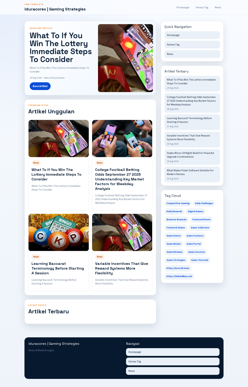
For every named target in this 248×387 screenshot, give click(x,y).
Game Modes (174, 244)
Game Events (174, 236)
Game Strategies (176, 260)
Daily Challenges (204, 203)
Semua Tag (202, 7)
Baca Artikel (40, 86)
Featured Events (201, 219)
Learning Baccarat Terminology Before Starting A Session (58, 268)
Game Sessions (196, 252)
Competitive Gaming (178, 203)
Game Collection (200, 227)
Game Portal (194, 244)
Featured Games (176, 227)
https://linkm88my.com (179, 276)
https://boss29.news (178, 268)
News (218, 7)
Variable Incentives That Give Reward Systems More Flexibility (121, 268)
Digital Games (195, 211)
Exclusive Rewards (177, 219)
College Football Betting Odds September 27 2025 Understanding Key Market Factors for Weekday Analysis (119, 179)
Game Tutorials (199, 260)
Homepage (182, 7)
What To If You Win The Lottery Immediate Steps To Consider (56, 174)
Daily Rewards (174, 211)
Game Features (195, 236)
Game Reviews (175, 252)
